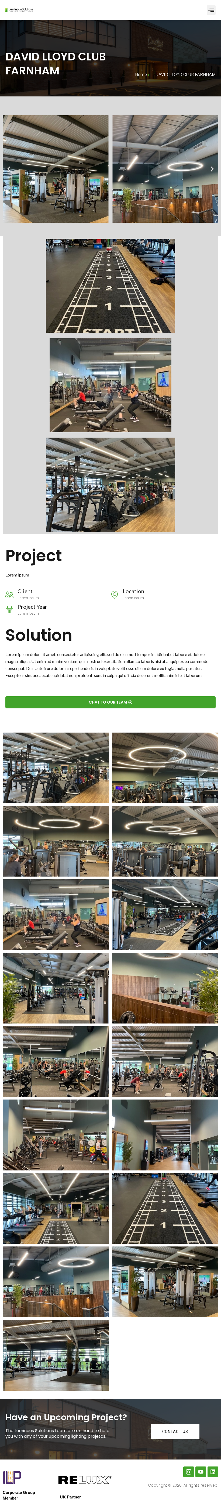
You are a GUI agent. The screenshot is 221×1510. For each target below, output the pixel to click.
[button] (211, 10)
